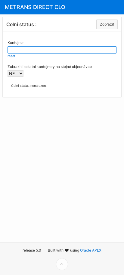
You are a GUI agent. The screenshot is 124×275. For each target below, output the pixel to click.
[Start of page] (62, 264)
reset (11, 56)
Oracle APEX (90, 250)
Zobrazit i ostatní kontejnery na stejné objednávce (50, 66)
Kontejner (16, 42)
